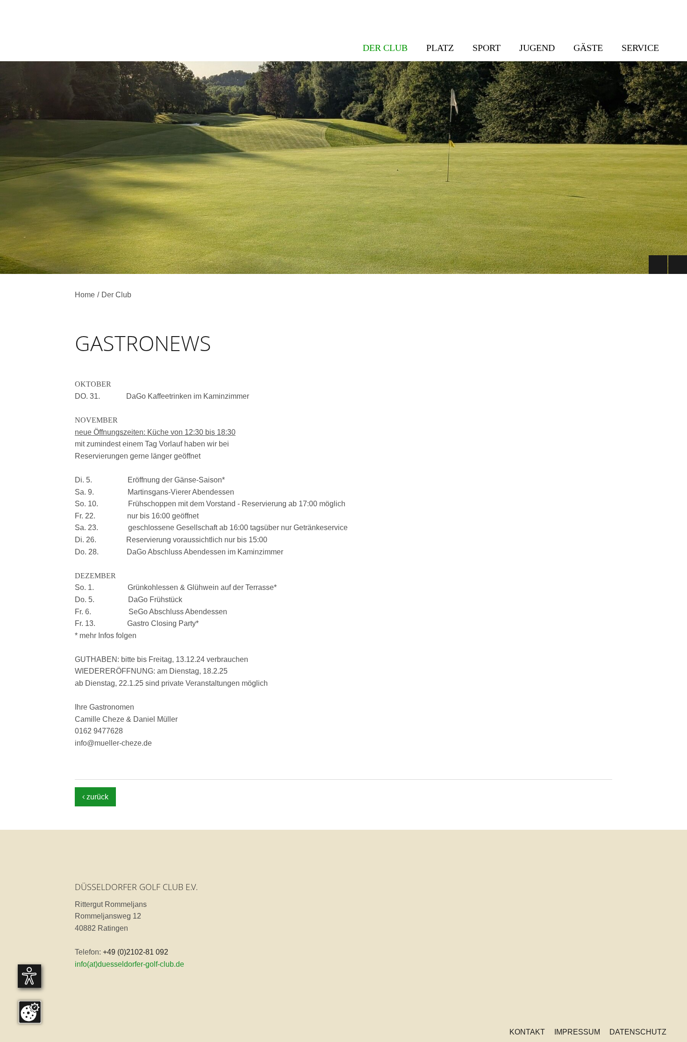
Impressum (577, 1032)
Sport (486, 48)
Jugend (537, 48)
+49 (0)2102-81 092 (135, 952)
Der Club (385, 48)
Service (640, 48)
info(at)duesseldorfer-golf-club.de (129, 964)
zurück (95, 797)
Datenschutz (637, 1032)
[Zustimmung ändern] (30, 1012)
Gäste (588, 48)
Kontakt (527, 1032)
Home (85, 295)
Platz (440, 48)
